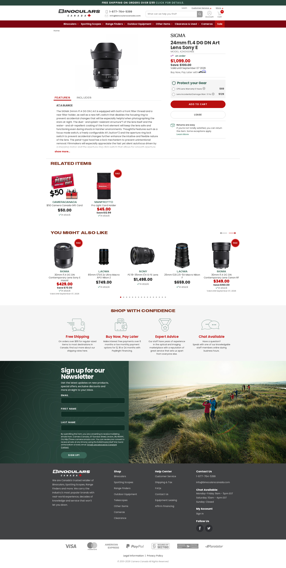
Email (65, 395)
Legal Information (133, 555)
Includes (84, 97)
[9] (144, 297)
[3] (126, 297)
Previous (223, 233)
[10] (147, 297)
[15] (162, 297)
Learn (184, 8)
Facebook (200, 528)
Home (57, 30)
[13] (156, 297)
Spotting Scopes (91, 24)
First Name (68, 408)
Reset (193, 14)
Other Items (163, 24)
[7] (138, 297)
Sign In (200, 513)
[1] (120, 297)
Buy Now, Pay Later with (185, 72)
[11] (150, 297)
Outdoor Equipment (139, 24)
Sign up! (74, 455)
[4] (129, 297)
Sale (219, 24)
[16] (165, 297)
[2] (123, 297)
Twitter (209, 528)
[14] (159, 297)
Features (62, 97)
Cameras (207, 24)
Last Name (68, 422)
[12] (153, 297)
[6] (135, 297)
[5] (132, 297)
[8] (141, 297)
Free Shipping (77, 336)
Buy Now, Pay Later (122, 336)
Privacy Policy (155, 555)
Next (232, 233)
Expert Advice (167, 336)
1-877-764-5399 (120, 11)
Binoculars (70, 24)
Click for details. (170, 2)
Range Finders (114, 24)
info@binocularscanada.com (125, 16)
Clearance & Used (186, 24)
